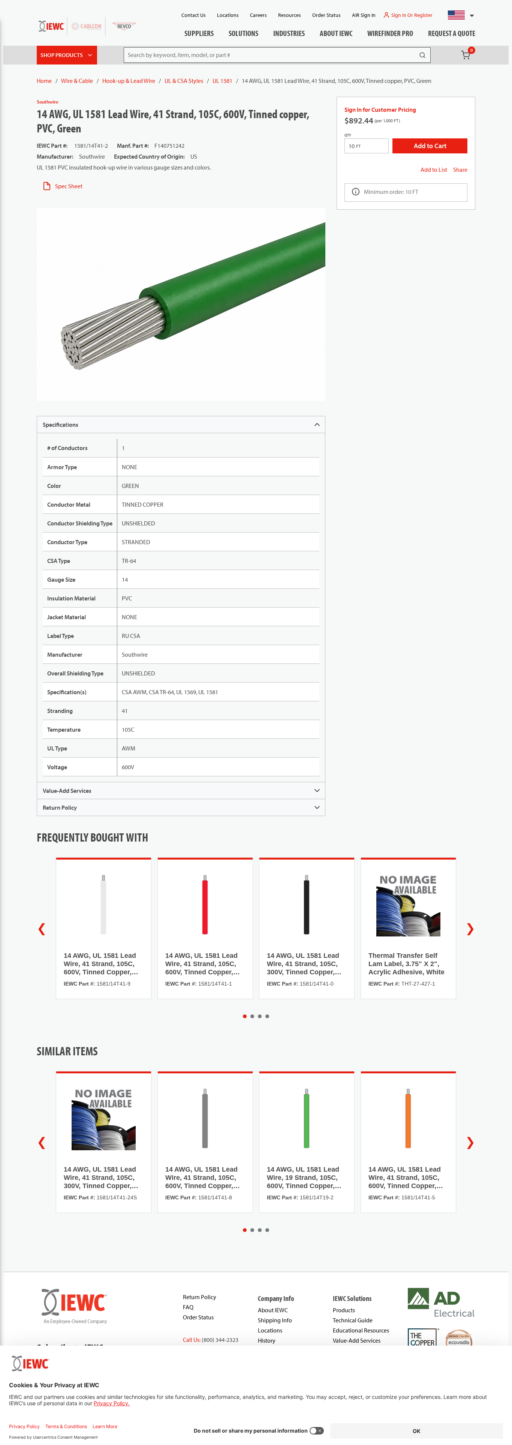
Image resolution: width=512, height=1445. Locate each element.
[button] (457, 15)
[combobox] (457, 15)
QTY (347, 135)
